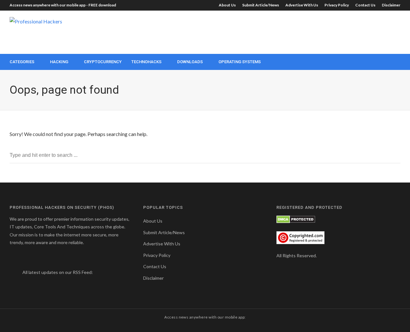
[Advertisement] (283, 31)
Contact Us (365, 5)
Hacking (59, 61)
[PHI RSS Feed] (94, 272)
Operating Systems (239, 61)
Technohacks (146, 61)
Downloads (190, 61)
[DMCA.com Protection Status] (295, 219)
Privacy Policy (336, 5)
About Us (227, 5)
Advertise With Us (301, 5)
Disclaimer (391, 5)
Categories (22, 61)
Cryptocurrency (103, 61)
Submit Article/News (260, 5)
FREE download (102, 5)
